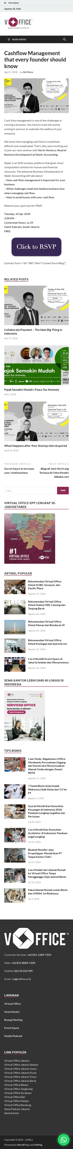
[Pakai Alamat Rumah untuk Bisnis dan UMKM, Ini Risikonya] (14, 890)
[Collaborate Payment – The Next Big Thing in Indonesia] (36, 306)
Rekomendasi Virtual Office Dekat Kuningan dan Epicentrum (47, 642)
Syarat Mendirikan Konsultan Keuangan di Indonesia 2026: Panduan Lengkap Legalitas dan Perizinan (46, 811)
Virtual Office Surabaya (17, 1092)
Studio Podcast (13, 1035)
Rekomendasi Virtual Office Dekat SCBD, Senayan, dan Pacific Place (44, 585)
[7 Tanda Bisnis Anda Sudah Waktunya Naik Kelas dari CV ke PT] (14, 786)
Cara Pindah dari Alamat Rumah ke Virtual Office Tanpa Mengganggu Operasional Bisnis (47, 873)
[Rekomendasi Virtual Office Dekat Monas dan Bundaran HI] (14, 621)
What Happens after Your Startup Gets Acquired (35, 445)
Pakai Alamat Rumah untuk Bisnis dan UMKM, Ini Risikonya (48, 891)
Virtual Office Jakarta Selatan (21, 1064)
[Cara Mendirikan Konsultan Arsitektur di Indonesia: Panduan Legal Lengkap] (14, 829)
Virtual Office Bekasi (16, 1084)
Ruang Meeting (13, 1019)
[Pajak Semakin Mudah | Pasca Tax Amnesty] (36, 366)
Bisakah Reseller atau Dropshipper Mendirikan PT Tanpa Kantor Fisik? (45, 853)
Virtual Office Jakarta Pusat (20, 1072)
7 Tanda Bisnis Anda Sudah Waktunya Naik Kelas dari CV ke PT (47, 789)
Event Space (11, 1027)
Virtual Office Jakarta (16, 1060)
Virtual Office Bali (14, 1096)
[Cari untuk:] (36, 490)
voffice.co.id (21, 978)
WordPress (23, 1144)
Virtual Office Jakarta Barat (20, 1080)
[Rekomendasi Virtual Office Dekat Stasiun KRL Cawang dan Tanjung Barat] (14, 601)
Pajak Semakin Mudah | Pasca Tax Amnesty (31, 389)
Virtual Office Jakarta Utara (20, 1068)
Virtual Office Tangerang (18, 1088)
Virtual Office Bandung (17, 1104)
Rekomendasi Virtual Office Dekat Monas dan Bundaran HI (46, 623)
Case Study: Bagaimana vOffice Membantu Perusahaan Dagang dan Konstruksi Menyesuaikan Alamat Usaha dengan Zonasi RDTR (47, 765)
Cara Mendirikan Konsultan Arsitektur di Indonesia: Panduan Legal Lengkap (47, 833)
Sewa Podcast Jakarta (17, 1109)
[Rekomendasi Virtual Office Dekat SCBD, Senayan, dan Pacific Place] (14, 581)
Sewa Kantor (11, 1113)
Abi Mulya (28, 72)
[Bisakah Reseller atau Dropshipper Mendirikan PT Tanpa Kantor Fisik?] (14, 850)
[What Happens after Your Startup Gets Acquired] (36, 422)
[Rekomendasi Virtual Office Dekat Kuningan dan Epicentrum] (14, 640)
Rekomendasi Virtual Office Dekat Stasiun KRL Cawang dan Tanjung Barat (46, 605)
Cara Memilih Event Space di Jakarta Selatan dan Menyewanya (48, 660)
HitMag (38, 1144)
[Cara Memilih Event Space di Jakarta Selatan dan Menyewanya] (14, 659)
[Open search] (64, 39)
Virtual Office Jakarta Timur (20, 1076)
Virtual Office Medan (16, 1100)
